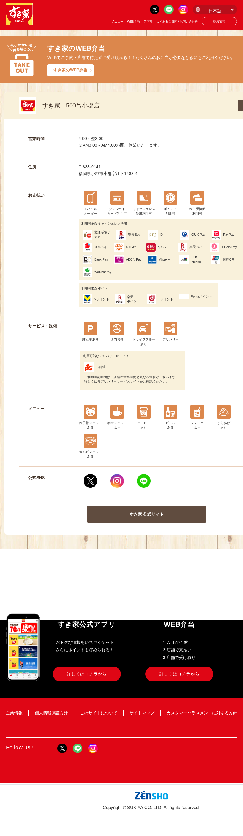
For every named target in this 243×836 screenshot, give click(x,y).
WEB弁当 (133, 21)
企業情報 (14, 712)
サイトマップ (142, 712)
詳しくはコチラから (87, 673)
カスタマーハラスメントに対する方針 (202, 712)
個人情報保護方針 (51, 712)
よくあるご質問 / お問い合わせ (177, 21)
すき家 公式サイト (147, 514)
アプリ (148, 21)
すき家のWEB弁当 (70, 70)
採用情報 (219, 21)
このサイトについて (98, 712)
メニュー (117, 21)
